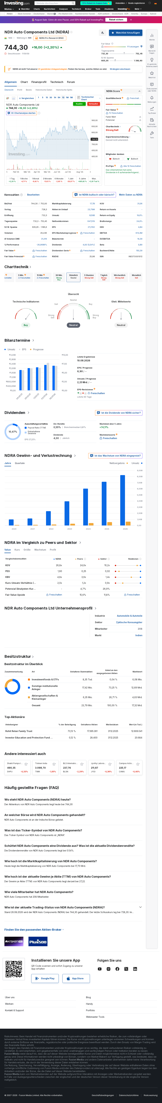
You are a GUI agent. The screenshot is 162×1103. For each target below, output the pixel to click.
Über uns (10, 997)
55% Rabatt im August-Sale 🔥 (96, 3)
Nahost (153, 14)
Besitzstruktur (17, 656)
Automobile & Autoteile (129, 615)
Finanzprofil (38, 82)
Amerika (134, 14)
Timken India (41, 763)
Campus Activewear (128, 763)
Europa (144, 14)
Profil (19, 90)
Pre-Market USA (65, 14)
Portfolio (90, 1010)
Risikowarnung (150, 1095)
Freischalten (55, 594)
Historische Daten (44, 90)
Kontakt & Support (14, 1010)
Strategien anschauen (120, 69)
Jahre (7, 463)
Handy (89, 1003)
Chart (24, 82)
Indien (138, 635)
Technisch (56, 82)
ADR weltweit (103, 14)
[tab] (24, 277)
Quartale (20, 463)
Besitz (29, 90)
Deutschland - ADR (120, 14)
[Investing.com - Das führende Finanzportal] (16, 3)
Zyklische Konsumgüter (129, 622)
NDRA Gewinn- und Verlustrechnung (38, 455)
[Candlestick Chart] (7, 98)
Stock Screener (24, 14)
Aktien (9, 14)
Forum (71, 82)
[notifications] (150, 2)
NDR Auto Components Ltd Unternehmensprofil (48, 608)
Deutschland (39, 14)
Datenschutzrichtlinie (129, 1095)
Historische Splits (64, 90)
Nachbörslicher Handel (85, 14)
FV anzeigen (133, 46)
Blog (88, 997)
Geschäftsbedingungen (103, 1095)
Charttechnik (16, 266)
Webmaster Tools (95, 1016)
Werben (9, 1003)
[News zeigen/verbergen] (78, 97)
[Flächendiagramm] (13, 98)
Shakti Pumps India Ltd (17, 763)
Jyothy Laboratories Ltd (102, 763)
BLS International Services (75, 763)
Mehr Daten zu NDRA (130, 194)
